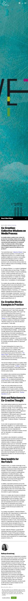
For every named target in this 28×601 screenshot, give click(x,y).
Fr (19, 3)
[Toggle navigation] (25, 3)
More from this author (6, 587)
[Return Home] (6, 3)
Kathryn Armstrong (12, 225)
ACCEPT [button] (14, 597)
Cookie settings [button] (6, 597)
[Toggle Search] (22, 3)
